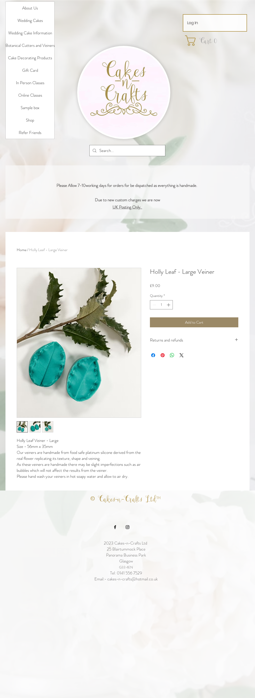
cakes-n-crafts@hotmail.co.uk (132, 579)
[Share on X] (182, 355)
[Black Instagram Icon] (127, 527)
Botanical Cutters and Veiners (30, 45)
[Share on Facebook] (153, 355)
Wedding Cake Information (30, 33)
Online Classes (30, 95)
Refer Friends (30, 133)
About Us (30, 8)
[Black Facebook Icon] (115, 527)
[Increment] (169, 304)
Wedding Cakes (30, 20)
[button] (204, 40)
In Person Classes (30, 83)
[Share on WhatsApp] (172, 355)
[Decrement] (154, 304)
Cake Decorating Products (30, 58)
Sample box (30, 108)
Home (21, 250)
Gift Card (30, 70)
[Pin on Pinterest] (163, 355)
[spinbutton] (161, 304)
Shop (30, 120)
